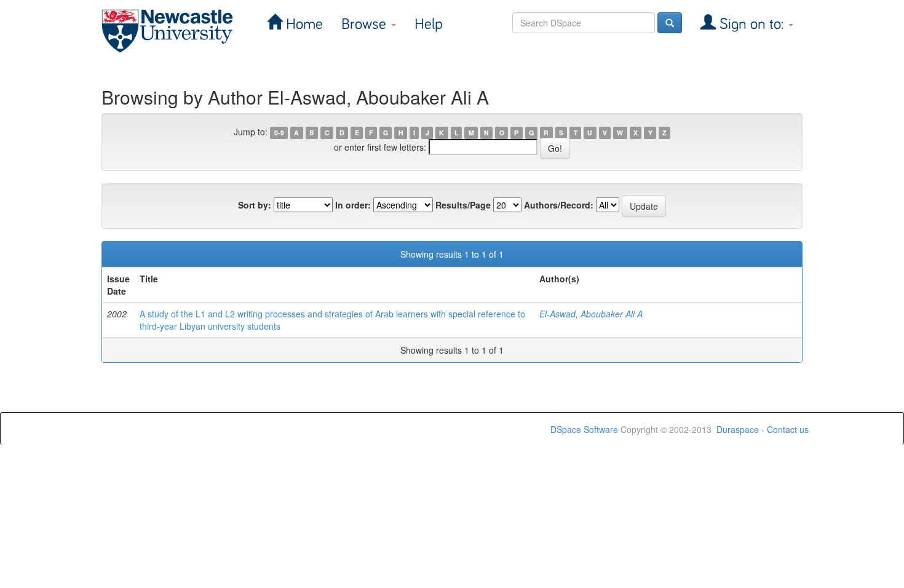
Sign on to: (751, 24)
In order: (353, 205)
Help (428, 24)
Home (302, 24)
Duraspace (737, 429)
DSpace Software (584, 429)
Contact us (788, 429)
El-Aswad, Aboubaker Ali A (591, 314)
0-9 (279, 132)
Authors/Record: (558, 205)
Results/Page (463, 205)
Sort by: (254, 205)
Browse (365, 24)
